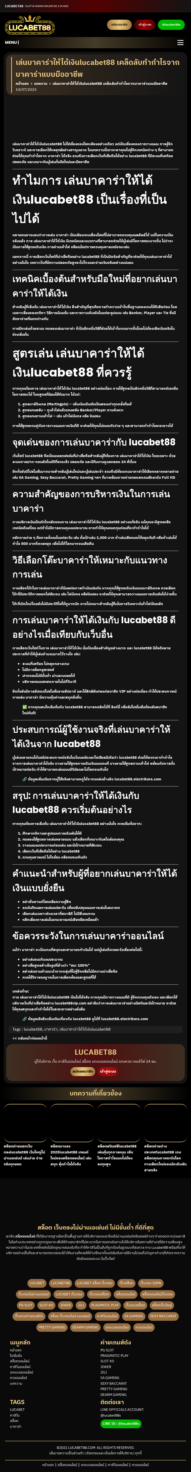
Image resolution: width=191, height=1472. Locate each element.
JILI (81, 1305)
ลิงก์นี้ (115, 707)
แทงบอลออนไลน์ (117, 1327)
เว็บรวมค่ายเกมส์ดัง (29, 1316)
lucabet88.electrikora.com (137, 779)
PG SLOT (26, 1305)
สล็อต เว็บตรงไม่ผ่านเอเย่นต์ (70, 1316)
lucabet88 (71, 851)
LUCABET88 (60, 1283)
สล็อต (14, 1421)
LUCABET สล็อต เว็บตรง (95, 1283)
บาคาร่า (50, 1029)
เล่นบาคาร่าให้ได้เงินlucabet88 (85, 1029)
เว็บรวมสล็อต (135, 1305)
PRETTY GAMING (52, 1327)
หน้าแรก (16, 1350)
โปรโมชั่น (16, 1356)
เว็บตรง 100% (150, 1283)
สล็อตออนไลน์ (125, 1294)
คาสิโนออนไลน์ (107, 1316)
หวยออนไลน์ (144, 1327)
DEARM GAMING (85, 1327)
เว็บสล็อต (126, 1283)
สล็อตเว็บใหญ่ (162, 1305)
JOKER (65, 1305)
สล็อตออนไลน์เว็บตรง (157, 1294)
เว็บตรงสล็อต (99, 1294)
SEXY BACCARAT (163, 1316)
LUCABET (37, 1283)
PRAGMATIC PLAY (114, 1356)
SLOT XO (46, 1305)
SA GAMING (133, 1316)
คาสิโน (14, 1415)
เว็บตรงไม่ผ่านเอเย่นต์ (33, 1294)
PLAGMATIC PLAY (105, 1305)
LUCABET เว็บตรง (69, 1294)
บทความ (16, 1383)
